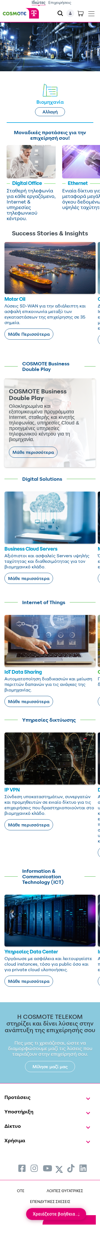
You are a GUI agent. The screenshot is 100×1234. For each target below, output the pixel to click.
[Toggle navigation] (91, 12)
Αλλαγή (50, 112)
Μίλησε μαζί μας (50, 1066)
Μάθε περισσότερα (33, 452)
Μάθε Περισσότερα (29, 334)
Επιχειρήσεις (59, 2)
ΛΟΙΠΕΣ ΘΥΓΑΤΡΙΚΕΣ (65, 1190)
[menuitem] (22, 1168)
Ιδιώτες (39, 2)
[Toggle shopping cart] (81, 13)
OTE (20, 1190)
